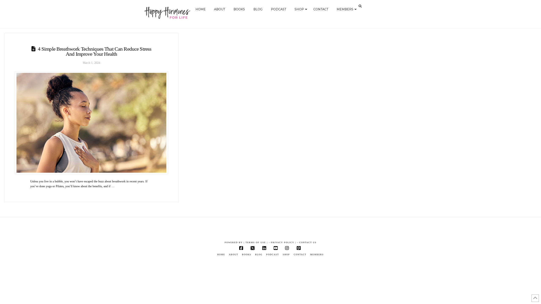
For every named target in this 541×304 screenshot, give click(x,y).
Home (221, 254)
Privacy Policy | (283, 242)
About (233, 254)
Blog (258, 254)
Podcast (272, 254)
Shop (286, 254)
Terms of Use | (257, 242)
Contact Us (308, 242)
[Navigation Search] (360, 6)
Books (246, 254)
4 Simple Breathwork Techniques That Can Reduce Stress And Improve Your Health (95, 51)
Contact (300, 254)
